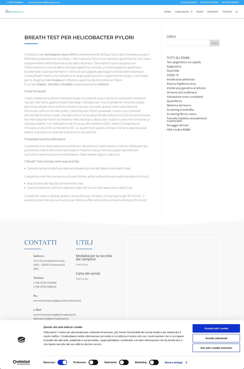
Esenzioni (212, 11)
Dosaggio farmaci (178, 125)
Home (167, 11)
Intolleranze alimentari (181, 79)
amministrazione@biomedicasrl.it (54, 314)
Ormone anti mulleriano (182, 92)
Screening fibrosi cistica (181, 114)
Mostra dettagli (174, 362)
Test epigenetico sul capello (184, 62)
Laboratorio (182, 11)
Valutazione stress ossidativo (185, 97)
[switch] (93, 362)
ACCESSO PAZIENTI (209, 2)
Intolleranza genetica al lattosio (186, 88)
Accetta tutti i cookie (216, 328)
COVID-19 (173, 75)
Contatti (227, 11)
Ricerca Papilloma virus (181, 84)
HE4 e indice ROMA (178, 129)
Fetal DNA (173, 71)
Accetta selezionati (216, 338)
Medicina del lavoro (179, 105)
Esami (200, 11)
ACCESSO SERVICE (230, 2)
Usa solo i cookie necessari (216, 347)
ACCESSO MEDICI (189, 2)
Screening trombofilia (180, 109)
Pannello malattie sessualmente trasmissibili (187, 119)
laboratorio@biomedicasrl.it (50, 318)
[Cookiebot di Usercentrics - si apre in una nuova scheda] (21, 362)
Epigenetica (174, 66)
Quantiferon (174, 101)
